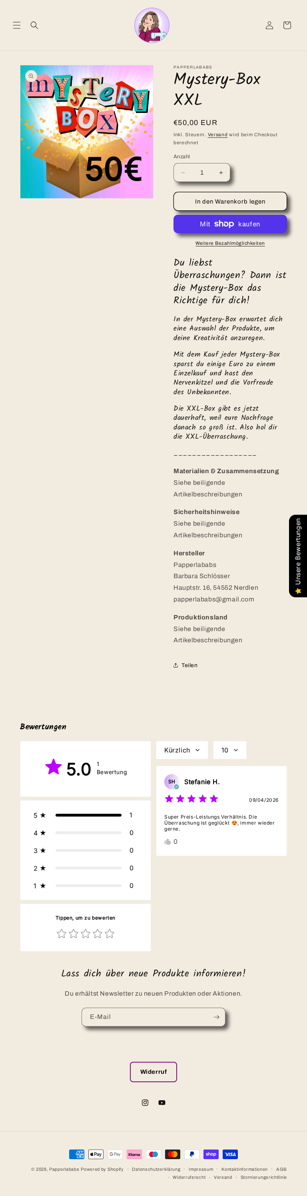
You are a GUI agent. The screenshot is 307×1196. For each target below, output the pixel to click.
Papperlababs (64, 1169)
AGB (281, 1169)
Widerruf (153, 1072)
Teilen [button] (189, 665)
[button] (17, 25)
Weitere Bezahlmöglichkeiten (230, 243)
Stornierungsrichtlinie (264, 1177)
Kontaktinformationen (244, 1169)
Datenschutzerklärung (156, 1169)
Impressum (201, 1169)
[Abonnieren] (216, 1017)
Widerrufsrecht (189, 1177)
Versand (218, 134)
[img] (191, 800)
